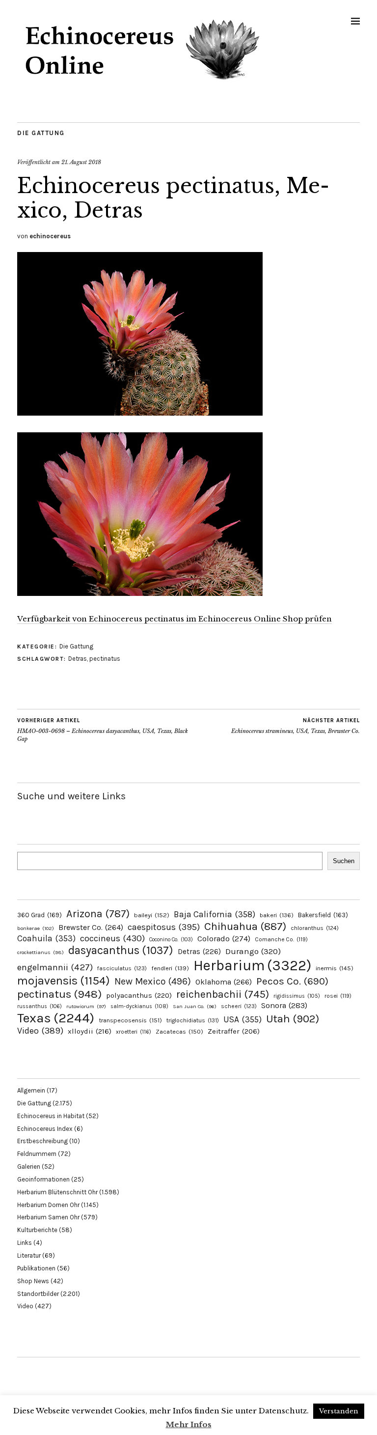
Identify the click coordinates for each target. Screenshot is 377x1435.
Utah (292, 1018)
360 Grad (39, 915)
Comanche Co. (281, 939)
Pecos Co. (292, 981)
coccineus (112, 938)
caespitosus (164, 927)
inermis (334, 968)
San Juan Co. (194, 1006)
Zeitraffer (234, 1031)
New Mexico (152, 981)
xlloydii (89, 1031)
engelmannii (55, 967)
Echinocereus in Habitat (50, 1116)
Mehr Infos (189, 1424)
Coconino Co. (171, 939)
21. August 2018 (81, 162)
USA (242, 1019)
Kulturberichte (37, 1230)
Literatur (29, 1255)
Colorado (223, 938)
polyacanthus (139, 995)
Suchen (343, 861)
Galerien (28, 1166)
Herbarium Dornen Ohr (48, 1205)
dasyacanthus (120, 950)
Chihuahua (245, 926)
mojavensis (63, 980)
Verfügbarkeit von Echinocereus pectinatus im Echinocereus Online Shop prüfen (174, 618)
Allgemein (31, 1090)
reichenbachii (222, 994)
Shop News (33, 1281)
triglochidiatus (192, 1020)
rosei (337, 995)
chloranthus (315, 928)
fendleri (170, 968)
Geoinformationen (43, 1179)
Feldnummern (36, 1153)
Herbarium (252, 965)
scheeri (239, 1006)
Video (40, 1031)
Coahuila (46, 938)
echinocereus (50, 236)
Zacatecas (179, 1031)
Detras (77, 658)
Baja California (214, 914)
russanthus (39, 1006)
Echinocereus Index (45, 1128)
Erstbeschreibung (42, 1141)
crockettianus (40, 952)
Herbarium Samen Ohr (48, 1217)
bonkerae (35, 928)
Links (24, 1242)
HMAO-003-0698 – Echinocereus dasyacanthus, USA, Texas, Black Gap (102, 729)
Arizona (98, 913)
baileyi (151, 915)
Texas (55, 1018)
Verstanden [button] (338, 1411)
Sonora (284, 1005)
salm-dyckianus (139, 1006)
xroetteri (133, 1031)
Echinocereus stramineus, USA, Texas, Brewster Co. (295, 725)
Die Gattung (41, 133)
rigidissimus (296, 996)
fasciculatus (122, 968)
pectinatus (104, 658)
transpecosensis (130, 1020)
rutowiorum (86, 1006)
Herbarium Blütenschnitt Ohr (57, 1192)
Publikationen (36, 1268)
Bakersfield (323, 915)
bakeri (277, 915)
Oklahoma (223, 981)
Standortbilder (38, 1293)
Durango (253, 951)
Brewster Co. (90, 927)
